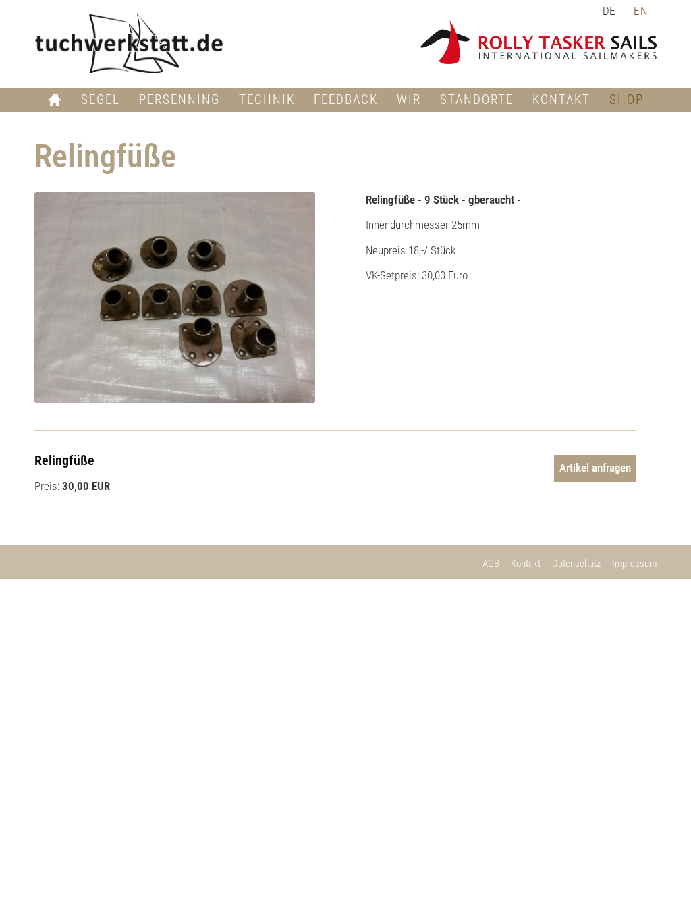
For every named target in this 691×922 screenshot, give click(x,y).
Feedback (346, 99)
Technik (267, 99)
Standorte (477, 99)
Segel (100, 99)
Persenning (179, 99)
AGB (490, 564)
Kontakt (561, 99)
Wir (409, 99)
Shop (626, 99)
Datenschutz (576, 564)
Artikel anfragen (595, 467)
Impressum (634, 564)
